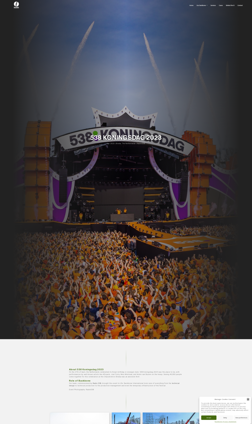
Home (191, 5)
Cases (221, 5)
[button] (248, 399)
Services (213, 5)
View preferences (241, 418)
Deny (225, 418)
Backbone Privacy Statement (225, 421)
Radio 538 (97, 383)
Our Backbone (201, 5)
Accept (209, 418)
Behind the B (230, 5)
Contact (240, 5)
